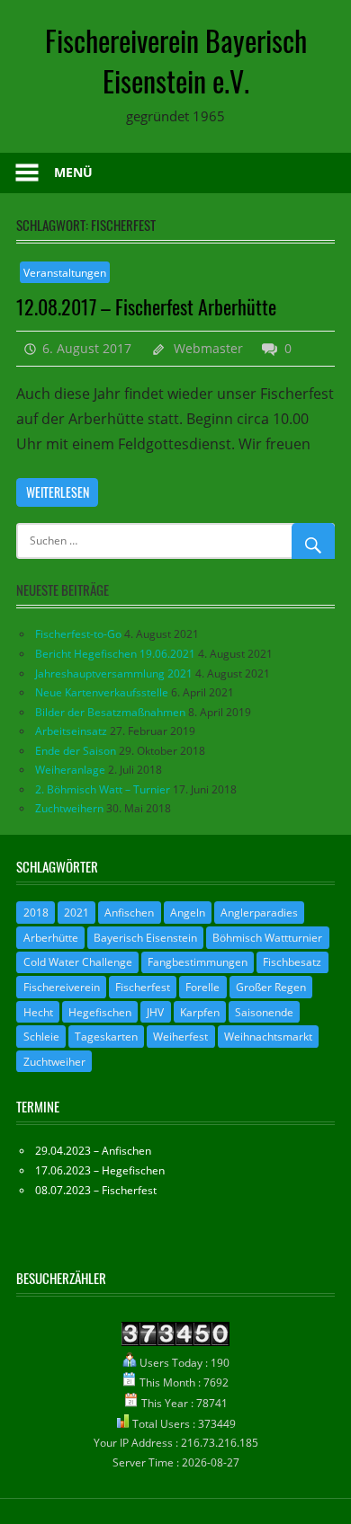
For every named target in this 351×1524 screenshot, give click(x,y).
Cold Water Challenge (77, 962)
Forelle (202, 987)
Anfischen (129, 912)
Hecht (38, 1012)
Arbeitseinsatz (71, 731)
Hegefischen (99, 1012)
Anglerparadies (259, 912)
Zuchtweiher (54, 1061)
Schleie (41, 1036)
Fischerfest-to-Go (78, 634)
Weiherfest (180, 1036)
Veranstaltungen (64, 272)
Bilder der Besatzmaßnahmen (110, 712)
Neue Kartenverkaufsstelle (101, 692)
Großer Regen (271, 987)
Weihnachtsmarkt (268, 1036)
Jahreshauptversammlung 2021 (114, 673)
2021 (76, 912)
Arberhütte (50, 937)
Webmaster (208, 348)
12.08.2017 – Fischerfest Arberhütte (146, 306)
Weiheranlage (70, 769)
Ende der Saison (75, 750)
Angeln (187, 912)
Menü (73, 172)
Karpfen (200, 1012)
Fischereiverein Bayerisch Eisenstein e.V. (176, 60)
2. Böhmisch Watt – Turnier (102, 789)
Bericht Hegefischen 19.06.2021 (115, 653)
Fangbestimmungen (198, 962)
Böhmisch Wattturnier (267, 937)
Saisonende (264, 1012)
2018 (36, 912)
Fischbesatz (292, 962)
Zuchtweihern (69, 808)
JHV (155, 1012)
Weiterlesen (57, 492)
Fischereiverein (61, 987)
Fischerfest (142, 987)
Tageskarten (106, 1036)
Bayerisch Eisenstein (145, 937)
